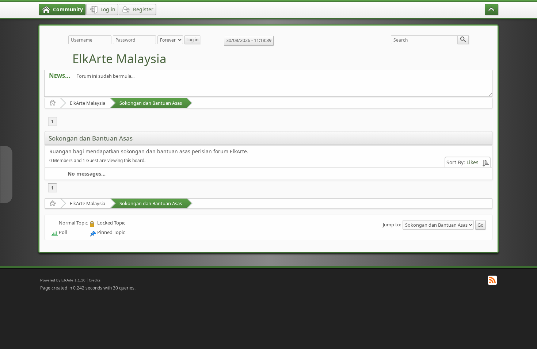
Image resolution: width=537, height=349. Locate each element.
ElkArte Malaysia (119, 58)
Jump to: (392, 224)
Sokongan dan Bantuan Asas (150, 103)
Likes (472, 162)
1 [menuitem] (52, 121)
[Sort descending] (485, 162)
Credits (94, 280)
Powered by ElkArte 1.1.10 (62, 280)
